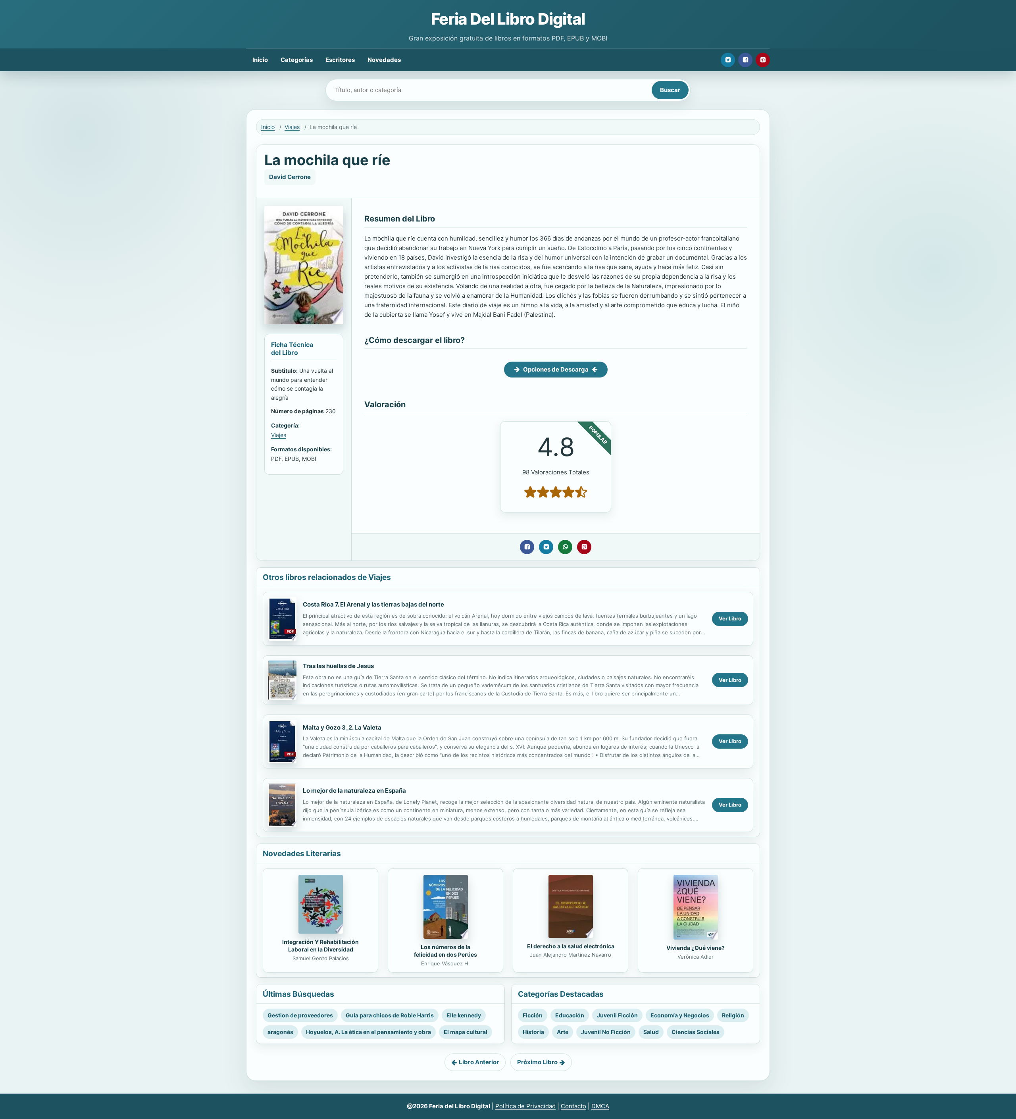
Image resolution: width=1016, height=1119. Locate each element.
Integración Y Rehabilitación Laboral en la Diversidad (320, 945)
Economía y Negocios (679, 1015)
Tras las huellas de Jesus (338, 666)
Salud (651, 1031)
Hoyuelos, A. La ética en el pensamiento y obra (368, 1031)
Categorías (297, 60)
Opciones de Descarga (556, 369)
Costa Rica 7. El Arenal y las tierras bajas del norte (373, 604)
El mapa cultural (465, 1031)
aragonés (280, 1031)
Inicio (260, 60)
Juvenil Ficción (617, 1015)
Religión (733, 1015)
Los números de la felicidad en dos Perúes (445, 951)
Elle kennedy (463, 1015)
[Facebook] (745, 60)
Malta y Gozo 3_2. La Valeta (342, 727)
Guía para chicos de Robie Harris (390, 1015)
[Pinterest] (763, 60)
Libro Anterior (479, 1062)
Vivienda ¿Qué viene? (695, 947)
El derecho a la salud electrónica (570, 946)
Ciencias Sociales (696, 1031)
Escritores (340, 60)
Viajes (292, 126)
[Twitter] (728, 60)
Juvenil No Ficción (606, 1031)
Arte (562, 1031)
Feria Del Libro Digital (508, 19)
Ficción (533, 1015)
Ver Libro (730, 618)
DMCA (600, 1106)
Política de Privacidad (525, 1106)
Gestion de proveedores (300, 1015)
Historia (533, 1031)
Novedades (384, 60)
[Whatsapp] (565, 547)
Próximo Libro (537, 1062)
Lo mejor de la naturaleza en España (354, 790)
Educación (569, 1015)
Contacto (573, 1106)
